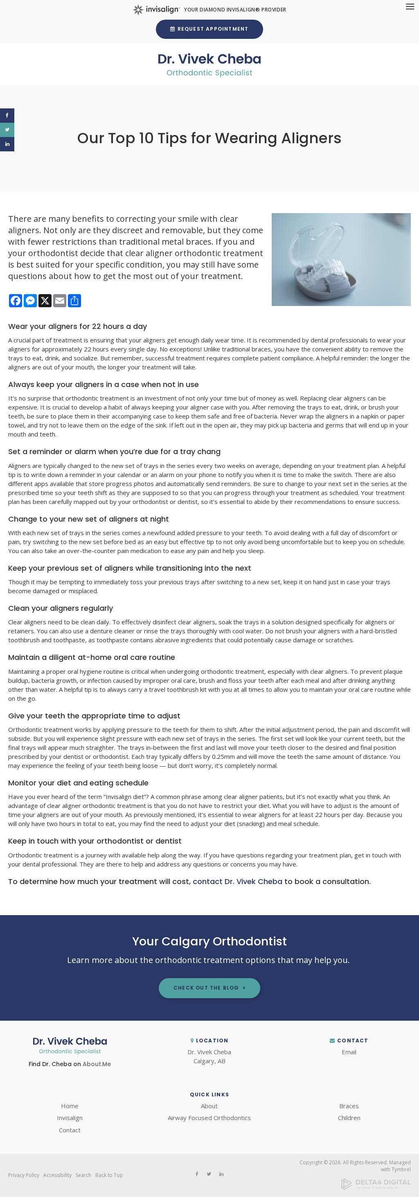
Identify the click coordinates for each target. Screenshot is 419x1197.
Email (349, 1052)
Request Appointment (213, 28)
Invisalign (70, 1118)
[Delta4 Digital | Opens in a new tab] (376, 1188)
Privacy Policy (23, 1175)
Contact (70, 1130)
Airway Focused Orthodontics (209, 1118)
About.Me (97, 1064)
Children (349, 1118)
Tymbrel (401, 1169)
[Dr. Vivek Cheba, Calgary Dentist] (70, 1052)
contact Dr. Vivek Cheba (237, 881)
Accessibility (57, 1175)
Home (70, 1106)
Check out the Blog (206, 987)
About (209, 1106)
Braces (349, 1106)
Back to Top (109, 1175)
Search (83, 1175)
